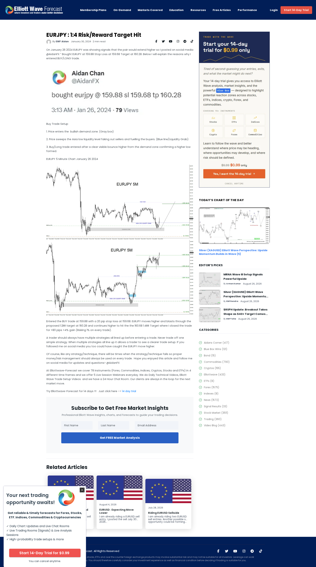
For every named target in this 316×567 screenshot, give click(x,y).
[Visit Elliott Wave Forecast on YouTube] (235, 551)
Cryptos (212, 368)
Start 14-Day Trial (296, 10)
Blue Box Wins (215, 349)
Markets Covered (150, 10)
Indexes (211, 393)
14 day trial (129, 391)
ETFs (209, 381)
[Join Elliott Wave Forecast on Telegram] (252, 551)
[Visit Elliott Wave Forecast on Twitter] (226, 551)
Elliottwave (214, 374)
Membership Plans (93, 10)
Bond (210, 355)
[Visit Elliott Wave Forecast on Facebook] (218, 551)
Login (274, 10)
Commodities (217, 362)
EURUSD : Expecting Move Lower (116, 511)
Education (176, 10)
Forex (211, 387)
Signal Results (215, 406)
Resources (198, 10)
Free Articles (222, 10)
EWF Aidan (62, 41)
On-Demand (122, 10)
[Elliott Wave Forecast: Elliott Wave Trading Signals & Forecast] (34, 10)
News (211, 400)
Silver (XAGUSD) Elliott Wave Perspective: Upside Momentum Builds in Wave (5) (233, 252)
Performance (247, 10)
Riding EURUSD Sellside (163, 513)
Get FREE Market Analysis (120, 438)
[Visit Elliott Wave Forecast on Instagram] (243, 551)
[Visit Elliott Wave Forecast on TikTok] (260, 551)
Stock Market (216, 413)
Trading (212, 419)
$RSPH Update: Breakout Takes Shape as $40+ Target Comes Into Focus (245, 314)
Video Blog (214, 425)
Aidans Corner (216, 343)
